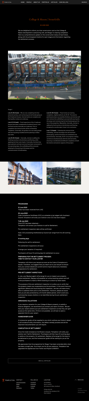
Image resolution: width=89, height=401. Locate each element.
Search (84, 2)
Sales (17, 386)
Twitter (32, 388)
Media (18, 384)
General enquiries (20, 382)
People (29, 2)
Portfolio (45, 2)
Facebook (33, 382)
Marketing (19, 388)
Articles (54, 2)
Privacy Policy (81, 392)
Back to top (81, 379)
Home (23, 2)
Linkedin (33, 386)
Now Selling (63, 2)
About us (37, 2)
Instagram (33, 384)
